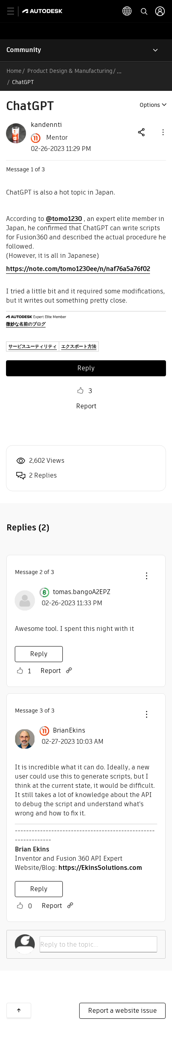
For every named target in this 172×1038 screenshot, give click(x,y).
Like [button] (80, 390)
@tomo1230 (64, 218)
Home (14, 71)
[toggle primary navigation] (15, 11)
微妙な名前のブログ (26, 324)
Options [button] (150, 105)
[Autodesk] (43, 11)
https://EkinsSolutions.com (100, 867)
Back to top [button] (18, 1010)
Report (86, 406)
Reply (86, 368)
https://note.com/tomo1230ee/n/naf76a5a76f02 (78, 268)
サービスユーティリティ (32, 346)
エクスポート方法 (78, 346)
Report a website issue (122, 1010)
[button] (162, 132)
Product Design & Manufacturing (69, 71)
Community (23, 49)
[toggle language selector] (127, 11)
